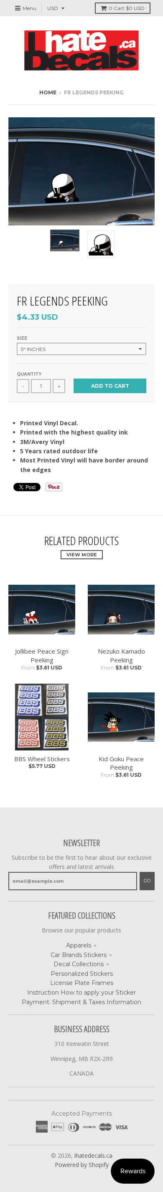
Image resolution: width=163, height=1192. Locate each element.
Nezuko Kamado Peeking (121, 655)
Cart (127, 8)
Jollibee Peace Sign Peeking (42, 655)
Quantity (29, 374)
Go (147, 881)
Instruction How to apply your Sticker (81, 992)
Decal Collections (78, 964)
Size (22, 338)
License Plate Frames (81, 983)
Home (47, 92)
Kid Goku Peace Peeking (121, 763)
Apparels (78, 945)
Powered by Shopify (82, 1165)
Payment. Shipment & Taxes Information (81, 1002)
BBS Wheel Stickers (42, 759)
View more (81, 555)
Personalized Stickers (82, 973)
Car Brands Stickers (79, 955)
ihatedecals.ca (93, 1155)
